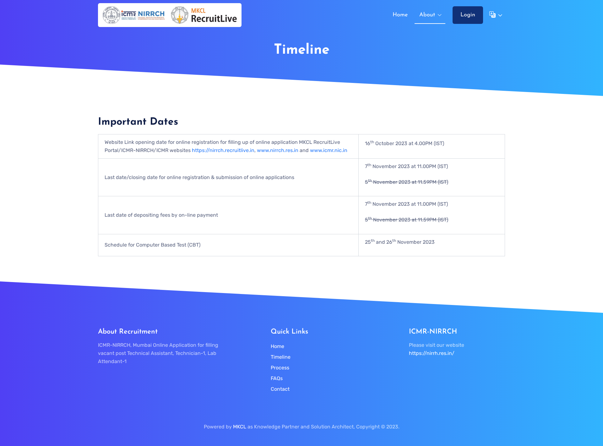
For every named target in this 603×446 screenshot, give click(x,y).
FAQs (277, 378)
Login (467, 15)
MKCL (239, 427)
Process (280, 368)
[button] (495, 15)
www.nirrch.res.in (277, 150)
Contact (280, 389)
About (427, 15)
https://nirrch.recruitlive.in (223, 150)
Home (400, 15)
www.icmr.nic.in (328, 150)
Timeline (281, 357)
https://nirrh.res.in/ (431, 353)
